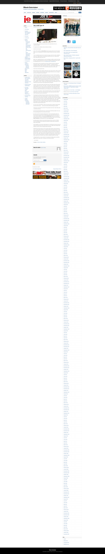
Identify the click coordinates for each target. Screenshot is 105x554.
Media (41, 142)
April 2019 (65, 253)
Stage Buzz (27, 72)
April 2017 (65, 295)
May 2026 (65, 104)
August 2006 (66, 520)
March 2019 (66, 255)
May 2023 (65, 167)
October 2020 (66, 222)
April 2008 (65, 485)
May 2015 (65, 336)
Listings (78, 1)
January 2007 (66, 511)
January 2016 (66, 322)
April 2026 (65, 106)
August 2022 (66, 183)
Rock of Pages (28, 53)
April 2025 (65, 127)
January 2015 (66, 343)
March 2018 (66, 276)
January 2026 (66, 111)
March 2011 (66, 423)
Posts (75, 3)
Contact (26, 89)
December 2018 (66, 260)
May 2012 (65, 399)
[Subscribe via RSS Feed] (34, 164)
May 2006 (65, 525)
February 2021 (66, 215)
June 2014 (65, 355)
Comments (79, 3)
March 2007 (66, 507)
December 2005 (66, 534)
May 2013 (65, 378)
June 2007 (65, 502)
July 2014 (65, 353)
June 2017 (65, 292)
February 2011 (66, 425)
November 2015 (66, 325)
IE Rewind (37, 12)
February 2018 (66, 278)
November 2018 (66, 262)
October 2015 (66, 327)
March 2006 (66, 528)
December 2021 (66, 197)
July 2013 (65, 374)
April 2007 (65, 506)
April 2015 (65, 337)
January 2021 (66, 216)
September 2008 (66, 476)
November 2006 (66, 514)
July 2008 (65, 479)
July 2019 (65, 248)
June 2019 (65, 250)
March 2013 (66, 381)
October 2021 (66, 201)
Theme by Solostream (59, 551)
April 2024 (65, 148)
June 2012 (65, 397)
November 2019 (66, 241)
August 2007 (66, 499)
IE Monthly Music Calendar (72, 1)
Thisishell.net (53, 61)
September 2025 (66, 118)
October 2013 (66, 369)
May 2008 (65, 483)
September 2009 (66, 455)
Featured (33, 12)
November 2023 (66, 157)
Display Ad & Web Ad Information (54, 1)
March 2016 (66, 318)
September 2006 (66, 518)
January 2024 (66, 153)
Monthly (46, 12)
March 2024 (66, 150)
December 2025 (66, 113)
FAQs (26, 90)
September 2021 (66, 202)
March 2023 (66, 171)
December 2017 (66, 281)
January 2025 (66, 132)
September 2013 (66, 371)
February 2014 (66, 362)
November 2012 (66, 388)
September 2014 (66, 350)
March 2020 (66, 234)
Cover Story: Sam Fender (74, 91)
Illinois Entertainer (30, 7)
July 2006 (65, 521)
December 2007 (66, 492)
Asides (25, 12)
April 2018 (65, 274)
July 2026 (65, 101)
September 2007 (66, 497)
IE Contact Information (63, 1)
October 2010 (66, 432)
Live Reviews (27, 68)
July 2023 (65, 164)
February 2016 (66, 320)
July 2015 (65, 332)
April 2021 (65, 211)
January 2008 (66, 490)
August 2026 (66, 99)
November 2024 (66, 136)
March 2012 (66, 402)
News (26, 70)
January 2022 (66, 195)
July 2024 (65, 143)
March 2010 (66, 444)
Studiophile (28, 54)
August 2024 (66, 141)
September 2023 (66, 160)
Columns (38, 142)
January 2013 (66, 385)
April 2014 (65, 358)
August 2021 (66, 204)
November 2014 (66, 346)
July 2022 (65, 185)
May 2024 (65, 146)
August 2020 (66, 225)
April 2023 (65, 169)
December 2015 (66, 323)
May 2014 (65, 357)
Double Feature (28, 47)
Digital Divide (28, 46)
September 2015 (66, 329)
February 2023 (66, 173)
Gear (26, 49)
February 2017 (66, 299)
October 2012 (66, 390)
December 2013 (66, 365)
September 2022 (66, 181)
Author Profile (43, 147)
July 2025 (65, 122)
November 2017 (66, 283)
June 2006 (65, 523)
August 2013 (66, 372)
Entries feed (66, 540)
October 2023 (66, 159)
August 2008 (66, 478)
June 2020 (65, 229)
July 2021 (65, 206)
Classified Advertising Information (27, 102)
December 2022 (66, 176)
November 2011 (66, 409)
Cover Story (29, 12)
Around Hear (28, 41)
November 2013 (66, 367)
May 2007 (65, 504)
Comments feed (66, 542)
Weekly (56, 12)
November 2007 (66, 493)
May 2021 (65, 209)
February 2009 (66, 467)
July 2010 (65, 437)
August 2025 (66, 120)
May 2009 (65, 462)
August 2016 (66, 309)
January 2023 (66, 174)
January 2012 (66, 406)
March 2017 (66, 297)
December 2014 (66, 344)
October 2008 (66, 474)
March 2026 (66, 108)
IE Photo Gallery (27, 59)
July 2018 (65, 269)
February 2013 (66, 383)
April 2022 (65, 190)
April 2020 (65, 232)
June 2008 (65, 481)
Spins (26, 71)
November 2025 (66, 115)
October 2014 (66, 348)
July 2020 (65, 227)
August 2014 (66, 351)
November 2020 (66, 220)
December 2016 (66, 302)
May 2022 (65, 188)
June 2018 (65, 271)
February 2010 (66, 446)
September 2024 (66, 139)
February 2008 (66, 488)
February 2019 (66, 257)
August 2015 (66, 330)
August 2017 (66, 288)
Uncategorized (51, 12)
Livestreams (42, 12)
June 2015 (65, 334)
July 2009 (65, 458)
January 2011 (66, 427)
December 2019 (66, 239)
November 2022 (66, 178)
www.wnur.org (47, 61)
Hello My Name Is (28, 32)
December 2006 (66, 513)
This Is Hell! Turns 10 (38, 25)
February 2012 (66, 404)
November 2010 (66, 430)
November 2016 (66, 304)
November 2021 (66, 199)
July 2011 (65, 416)
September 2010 (66, 434)
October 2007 (66, 495)
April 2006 (65, 527)
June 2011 (65, 418)
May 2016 (65, 315)
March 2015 (66, 339)
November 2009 (66, 451)
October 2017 (66, 285)
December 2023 (66, 155)
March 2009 (66, 465)
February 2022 (66, 194)
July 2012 (65, 395)
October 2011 (66, 411)
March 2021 (66, 213)
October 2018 (66, 264)
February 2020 (66, 236)
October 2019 (66, 243)
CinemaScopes (28, 45)
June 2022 (65, 187)
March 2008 (66, 486)
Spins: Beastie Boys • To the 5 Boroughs (70, 50)
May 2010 (65, 441)
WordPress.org (66, 544)
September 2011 (66, 413)
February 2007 (66, 509)
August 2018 (66, 267)
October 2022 (66, 180)
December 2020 (66, 218)
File (26, 48)
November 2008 (66, 472)
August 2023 (66, 162)
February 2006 (66, 530)
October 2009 (66, 453)
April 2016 (65, 316)
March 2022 (66, 192)
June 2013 (65, 376)
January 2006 (66, 532)
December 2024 (66, 134)
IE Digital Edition (27, 58)
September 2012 (66, 392)
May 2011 (65, 420)
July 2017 (65, 290)
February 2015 (66, 341)
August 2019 (66, 246)
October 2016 (66, 306)
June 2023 (65, 166)
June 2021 (65, 208)
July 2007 (65, 500)
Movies (26, 69)
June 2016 (65, 313)
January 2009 (66, 469)
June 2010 (65, 439)
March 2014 (66, 360)
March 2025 (66, 129)
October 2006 (66, 516)
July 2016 (65, 311)
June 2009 (65, 460)
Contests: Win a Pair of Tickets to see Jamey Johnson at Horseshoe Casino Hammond (36, 1)
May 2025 (65, 125)
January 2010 (66, 448)
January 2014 (66, 364)
